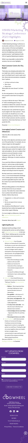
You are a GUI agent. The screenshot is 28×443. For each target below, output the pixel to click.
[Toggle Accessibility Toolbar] (25, 433)
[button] (26, 2)
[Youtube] (17, 411)
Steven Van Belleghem (14, 125)
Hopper (19, 220)
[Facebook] (10, 411)
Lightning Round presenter (12, 232)
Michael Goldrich (9, 241)
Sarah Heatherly (9, 319)
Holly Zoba (8, 278)
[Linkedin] (14, 411)
